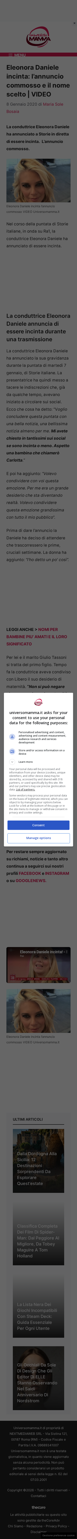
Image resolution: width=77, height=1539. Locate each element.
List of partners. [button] (25, 789)
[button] (38, 762)
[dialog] (38, 770)
